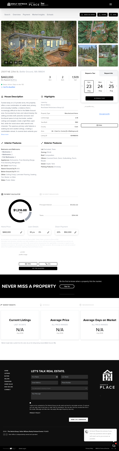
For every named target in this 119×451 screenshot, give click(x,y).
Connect (7, 389)
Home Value (8, 384)
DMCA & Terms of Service (102, 448)
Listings (7, 373)
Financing (7, 381)
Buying (6, 376)
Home (6, 370)
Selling (6, 379)
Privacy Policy (35, 413)
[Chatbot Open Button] (114, 446)
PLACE (46, 431)
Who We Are (8, 387)
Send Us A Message (78, 419)
